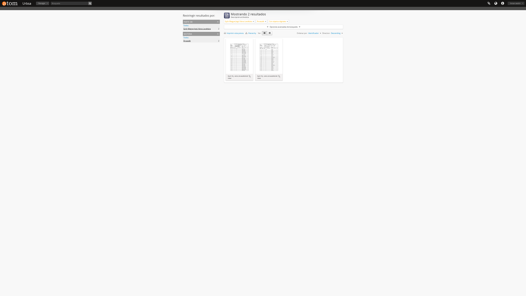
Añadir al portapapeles (249, 76)
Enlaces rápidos (502, 3)
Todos (185, 25)
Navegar (41, 3)
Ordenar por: (302, 33)
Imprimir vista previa (235, 33)
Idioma (495, 3)
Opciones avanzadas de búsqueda (284, 27)
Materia (188, 33)
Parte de (188, 21)
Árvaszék (187, 41)
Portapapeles (488, 3)
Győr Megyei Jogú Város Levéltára (197, 29)
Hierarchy (252, 33)
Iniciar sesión (515, 3)
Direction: (326, 33)
